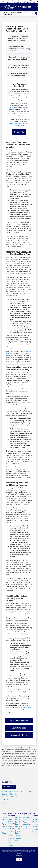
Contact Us (10, 787)
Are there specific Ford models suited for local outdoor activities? (19, 66)
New (4, 813)
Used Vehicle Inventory (11, 821)
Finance (19, 813)
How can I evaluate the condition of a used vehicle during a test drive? (19, 49)
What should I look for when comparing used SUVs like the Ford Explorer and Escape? (18, 38)
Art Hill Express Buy (17, 831)
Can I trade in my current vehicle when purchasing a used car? (19, 58)
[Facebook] (4, 804)
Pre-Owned (11, 814)
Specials (27, 813)
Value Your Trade (4, 831)
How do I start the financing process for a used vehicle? (17, 74)
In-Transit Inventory (5, 824)
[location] (37, 1)
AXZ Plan (18, 836)
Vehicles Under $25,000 (11, 840)
